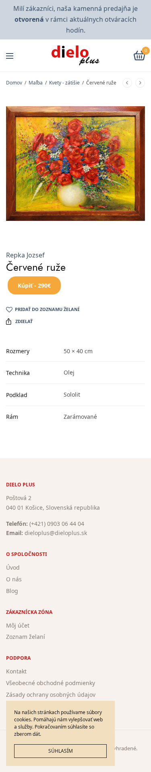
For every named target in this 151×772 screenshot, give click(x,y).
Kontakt (16, 671)
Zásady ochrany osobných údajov (50, 694)
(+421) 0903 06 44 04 (56, 523)
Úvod (13, 567)
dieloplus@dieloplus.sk (56, 533)
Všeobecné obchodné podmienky (50, 683)
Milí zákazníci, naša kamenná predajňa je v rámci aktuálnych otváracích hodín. (75, 19)
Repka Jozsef (25, 255)
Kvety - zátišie (64, 82)
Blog (12, 591)
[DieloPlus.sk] (75, 55)
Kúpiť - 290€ (34, 285)
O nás (14, 579)
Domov (14, 82)
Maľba (36, 82)
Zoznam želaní (25, 637)
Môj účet (17, 625)
